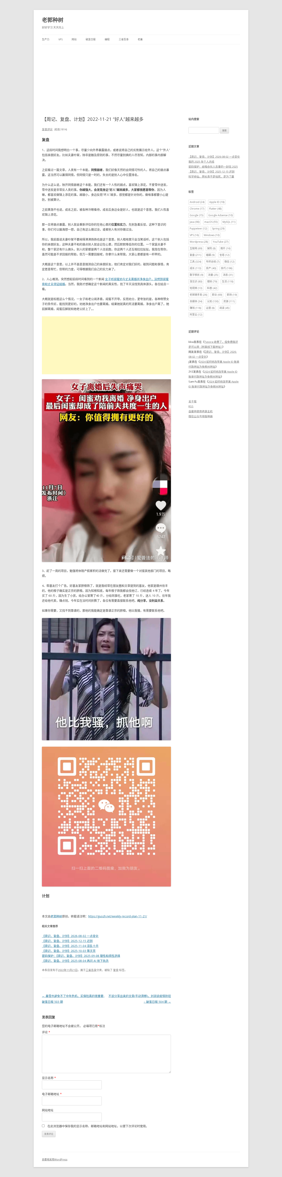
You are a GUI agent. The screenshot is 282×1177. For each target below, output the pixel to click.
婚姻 (210, 255)
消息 (228, 275)
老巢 (140, 39)
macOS (211, 222)
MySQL (229, 222)
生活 (227, 281)
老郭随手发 (198, 294)
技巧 (226, 268)
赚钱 (195, 308)
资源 (229, 301)
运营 (210, 308)
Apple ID (216, 202)
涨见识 (196, 281)
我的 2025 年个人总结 (201, 161)
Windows (211, 235)
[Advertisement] (141, 75)
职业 (217, 294)
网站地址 (47, 1110)
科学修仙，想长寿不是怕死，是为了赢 (211, 176)
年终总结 (212, 261)
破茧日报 (91, 39)
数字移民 (196, 275)
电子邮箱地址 (52, 1094)
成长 (195, 268)
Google (196, 215)
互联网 (196, 248)
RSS (190, 406)
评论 (46, 1032)
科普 (212, 288)
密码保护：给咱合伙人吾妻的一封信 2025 (213, 166)
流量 (213, 275)
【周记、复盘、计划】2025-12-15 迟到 (67, 941)
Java (194, 222)
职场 (232, 294)
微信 (229, 261)
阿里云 (196, 314)
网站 (74, 39)
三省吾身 (124, 39)
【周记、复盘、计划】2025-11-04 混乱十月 (70, 946)
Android (197, 202)
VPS (60, 39)
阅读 (224, 308)
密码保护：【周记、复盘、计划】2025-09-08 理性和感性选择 (81, 956)
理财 (212, 281)
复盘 (115, 970)
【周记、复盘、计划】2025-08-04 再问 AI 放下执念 (75, 961)
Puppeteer (198, 228)
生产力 (45, 39)
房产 (211, 268)
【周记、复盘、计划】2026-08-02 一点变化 (70, 936)
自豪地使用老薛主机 (200, 411)
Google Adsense (220, 215)
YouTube (220, 242)
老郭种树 (52, 20)
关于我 (192, 401)
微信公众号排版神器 (200, 416)
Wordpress (199, 242)
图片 (225, 248)
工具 (195, 261)
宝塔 (224, 255)
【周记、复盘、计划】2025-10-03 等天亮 (69, 951)
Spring (218, 228)
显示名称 (49, 1078)
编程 (107, 39)
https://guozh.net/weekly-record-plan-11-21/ (117, 916)
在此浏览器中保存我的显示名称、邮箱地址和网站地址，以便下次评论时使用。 (98, 1126)
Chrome (197, 208)
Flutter (215, 208)
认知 (212, 301)
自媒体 (196, 301)
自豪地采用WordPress (54, 1159)
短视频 (196, 288)
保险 (211, 248)
